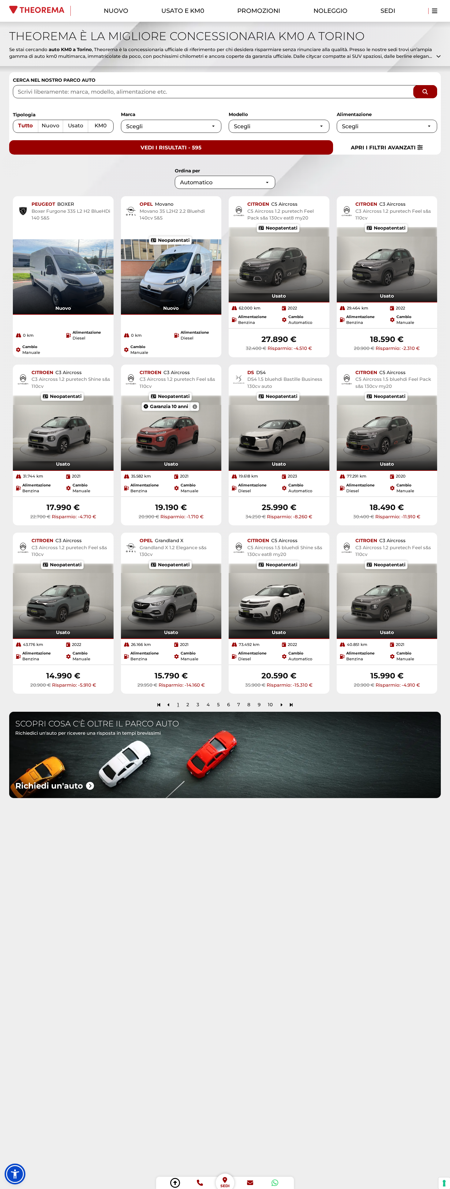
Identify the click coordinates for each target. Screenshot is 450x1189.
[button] (15, 1174)
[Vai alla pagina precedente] (169, 704)
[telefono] (200, 1183)
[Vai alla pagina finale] (291, 704)
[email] (250, 1183)
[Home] (40, 11)
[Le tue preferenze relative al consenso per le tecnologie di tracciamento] (444, 1183)
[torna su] (175, 1183)
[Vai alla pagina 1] (159, 704)
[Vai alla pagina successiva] (281, 704)
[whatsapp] (275, 1183)
